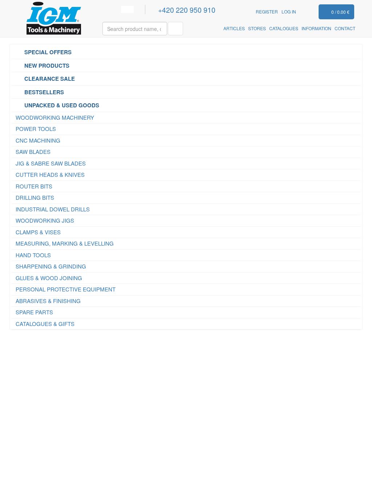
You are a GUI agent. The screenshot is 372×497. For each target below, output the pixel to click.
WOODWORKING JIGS (45, 220)
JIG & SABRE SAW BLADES (51, 163)
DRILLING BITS (35, 197)
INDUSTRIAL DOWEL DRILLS (53, 209)
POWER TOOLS (36, 128)
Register (267, 11)
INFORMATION (316, 28)
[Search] (175, 28)
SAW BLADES (33, 151)
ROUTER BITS (34, 186)
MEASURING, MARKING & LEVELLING (65, 243)
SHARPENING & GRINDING (51, 266)
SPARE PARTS (34, 312)
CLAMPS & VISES (38, 232)
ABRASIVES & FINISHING (48, 301)
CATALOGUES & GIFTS (45, 323)
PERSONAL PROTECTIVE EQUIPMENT (66, 289)
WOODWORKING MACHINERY (55, 117)
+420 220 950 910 (188, 10)
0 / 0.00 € (340, 12)
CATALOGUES (283, 28)
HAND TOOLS (33, 255)
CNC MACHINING (38, 140)
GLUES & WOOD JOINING (49, 278)
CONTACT (345, 28)
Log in (289, 11)
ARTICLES (234, 28)
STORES (257, 28)
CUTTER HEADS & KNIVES (50, 174)
